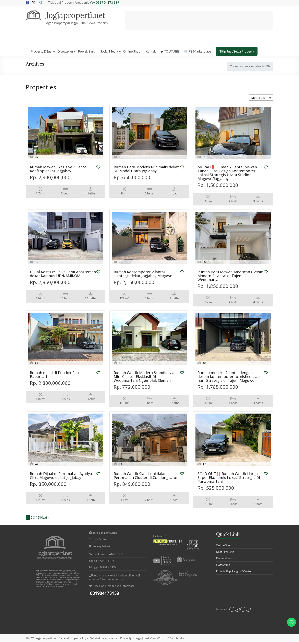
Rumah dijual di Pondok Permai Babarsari (57, 375)
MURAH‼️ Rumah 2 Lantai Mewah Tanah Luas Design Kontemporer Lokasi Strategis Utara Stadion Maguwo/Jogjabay (227, 173)
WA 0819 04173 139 (104, 2)
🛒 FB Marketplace (197, 51)
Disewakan (65, 51)
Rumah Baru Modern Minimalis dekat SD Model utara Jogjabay (146, 169)
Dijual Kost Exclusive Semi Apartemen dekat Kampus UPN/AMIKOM (63, 274)
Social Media (109, 51)
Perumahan (223, 558)
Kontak (150, 51)
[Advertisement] (199, 20)
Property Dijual (41, 51)
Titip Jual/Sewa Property (236, 51)
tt (248, 609)
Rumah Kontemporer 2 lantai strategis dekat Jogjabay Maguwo (143, 274)
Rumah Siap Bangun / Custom (234, 571)
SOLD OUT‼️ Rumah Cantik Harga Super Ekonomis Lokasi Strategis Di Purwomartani (229, 478)
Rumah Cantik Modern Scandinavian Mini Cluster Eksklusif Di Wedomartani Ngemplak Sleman (145, 377)
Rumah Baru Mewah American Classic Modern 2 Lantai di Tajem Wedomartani (230, 276)
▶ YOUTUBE (170, 51)
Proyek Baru (86, 51)
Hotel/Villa (223, 564)
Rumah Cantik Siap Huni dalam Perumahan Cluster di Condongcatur (146, 476)
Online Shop (131, 51)
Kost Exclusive (225, 551)
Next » (44, 517)
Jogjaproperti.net (75, 15)
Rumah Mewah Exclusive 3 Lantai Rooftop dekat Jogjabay (58, 169)
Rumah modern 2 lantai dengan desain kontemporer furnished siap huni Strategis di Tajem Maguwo (229, 377)
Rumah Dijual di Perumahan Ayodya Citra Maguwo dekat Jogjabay (61, 476)
